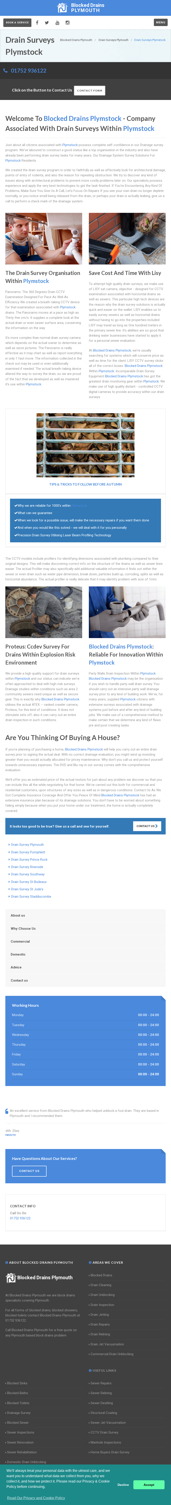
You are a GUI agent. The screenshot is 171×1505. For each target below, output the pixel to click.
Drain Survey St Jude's (27, 889)
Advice (16, 967)
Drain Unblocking (103, 1295)
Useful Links (104, 1370)
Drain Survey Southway (28, 874)
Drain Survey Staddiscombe (31, 897)
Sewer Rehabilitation (22, 1452)
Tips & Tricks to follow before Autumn (85, 484)
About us (18, 915)
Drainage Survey (19, 1413)
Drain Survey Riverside (27, 867)
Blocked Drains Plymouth (45, 1277)
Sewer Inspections (20, 1432)
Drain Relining (100, 1334)
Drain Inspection (102, 1305)
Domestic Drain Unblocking (26, 1462)
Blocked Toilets (18, 1403)
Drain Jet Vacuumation (107, 1344)
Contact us (19, 980)
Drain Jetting (100, 1315)
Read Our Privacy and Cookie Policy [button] (36, 1498)
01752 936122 (28, 70)
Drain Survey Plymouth (27, 845)
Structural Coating (104, 1413)
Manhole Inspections (106, 1442)
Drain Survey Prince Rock (29, 860)
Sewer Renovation (20, 1442)
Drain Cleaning (101, 1285)
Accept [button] (149, 1485)
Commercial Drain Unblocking (112, 1354)
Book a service (17, 22)
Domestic (18, 954)
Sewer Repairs (101, 1383)
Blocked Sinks (17, 1383)
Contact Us (145, 826)
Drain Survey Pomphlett (28, 852)
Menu (160, 22)
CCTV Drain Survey (104, 1432)
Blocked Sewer (18, 1423)
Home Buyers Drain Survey (110, 1452)
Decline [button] (123, 1485)
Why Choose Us (23, 929)
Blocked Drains (101, 1275)
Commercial (20, 942)
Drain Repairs (100, 1324)
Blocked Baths (17, 1393)
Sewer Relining (101, 1393)
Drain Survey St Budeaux (29, 882)
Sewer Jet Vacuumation (108, 1423)
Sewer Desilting (102, 1403)
